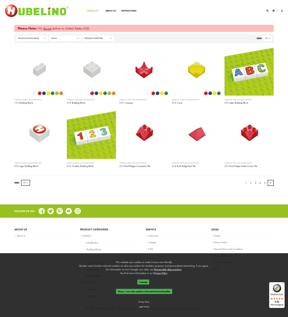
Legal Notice (144, 307)
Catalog (152, 242)
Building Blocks (94, 249)
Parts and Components (32, 100)
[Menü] (283, 284)
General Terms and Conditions (228, 249)
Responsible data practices (168, 269)
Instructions (128, 10)
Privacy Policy (220, 242)
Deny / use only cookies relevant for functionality (144, 291)
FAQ (150, 249)
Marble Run (92, 242)
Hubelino (18, 100)
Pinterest (59, 210)
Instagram (77, 210)
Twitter (50, 210)
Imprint (217, 235)
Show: (259, 38)
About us (111, 10)
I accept (143, 282)
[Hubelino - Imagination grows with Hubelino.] (36, 11)
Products (92, 10)
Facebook (41, 210)
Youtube (68, 210)
